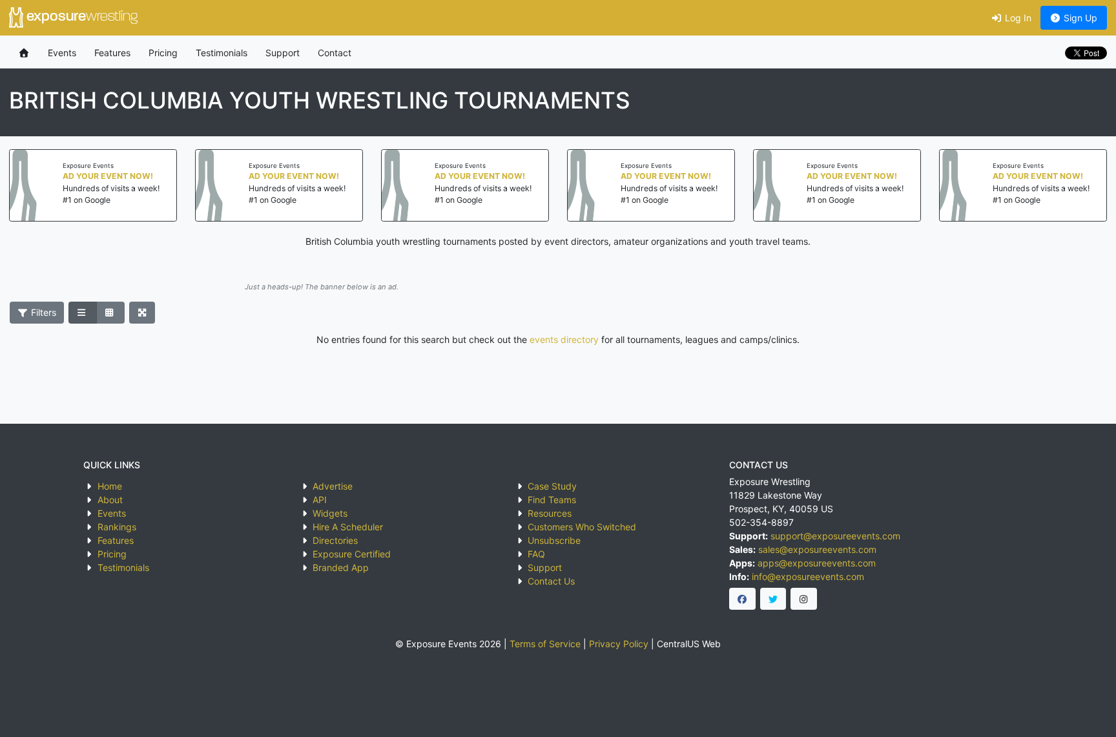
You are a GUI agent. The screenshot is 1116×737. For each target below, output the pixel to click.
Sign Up (1079, 17)
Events (62, 52)
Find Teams (552, 499)
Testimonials (221, 52)
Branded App (341, 567)
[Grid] (110, 313)
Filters (42, 312)
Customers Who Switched (582, 526)
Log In (1016, 17)
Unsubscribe (554, 540)
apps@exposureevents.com (817, 562)
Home (110, 486)
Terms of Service (545, 643)
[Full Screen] (142, 313)
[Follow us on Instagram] (803, 599)
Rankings (117, 526)
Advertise (333, 486)
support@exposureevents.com (835, 535)
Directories (335, 540)
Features (112, 52)
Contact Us (551, 581)
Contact (334, 52)
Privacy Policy (618, 643)
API (320, 499)
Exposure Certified (352, 553)
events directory (564, 339)
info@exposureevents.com (808, 576)
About (110, 499)
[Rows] (82, 313)
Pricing (163, 52)
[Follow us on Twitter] (773, 599)
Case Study (552, 486)
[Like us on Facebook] (742, 599)
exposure (80, 17)
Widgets (330, 513)
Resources (550, 513)
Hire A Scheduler (348, 526)
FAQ (536, 553)
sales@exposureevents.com (817, 549)
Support (282, 52)
